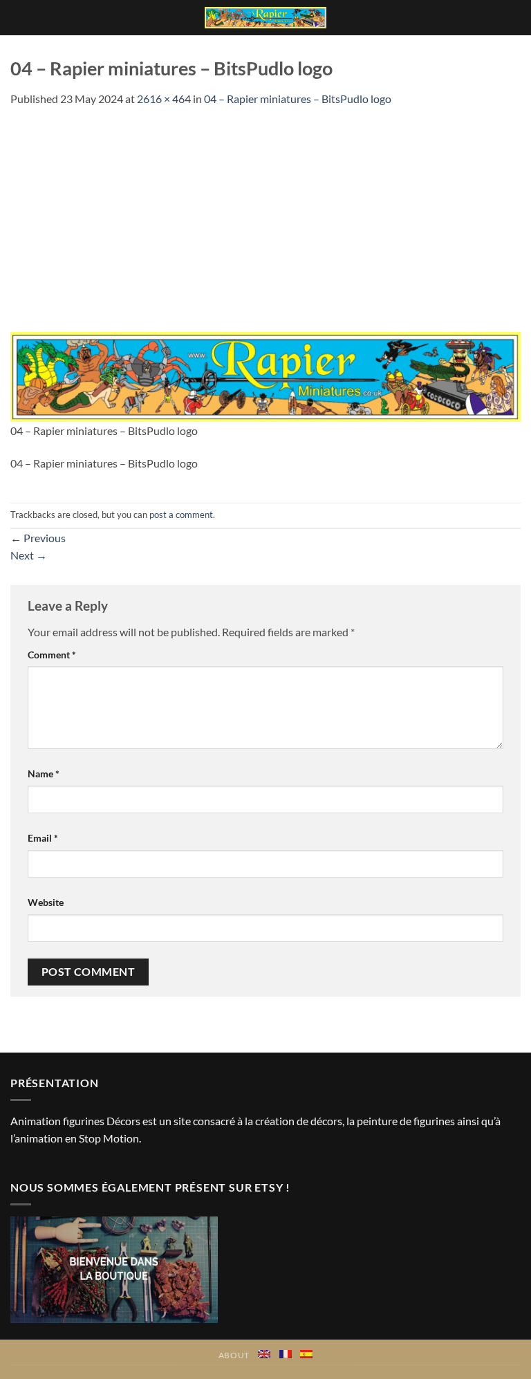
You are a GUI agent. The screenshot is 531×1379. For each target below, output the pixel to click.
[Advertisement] (265, 211)
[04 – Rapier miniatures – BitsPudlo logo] (265, 375)
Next (28, 555)
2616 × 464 (164, 98)
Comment (52, 654)
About (234, 1355)
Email (43, 838)
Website (46, 902)
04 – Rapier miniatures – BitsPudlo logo (297, 98)
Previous (38, 537)
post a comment (181, 514)
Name (43, 773)
